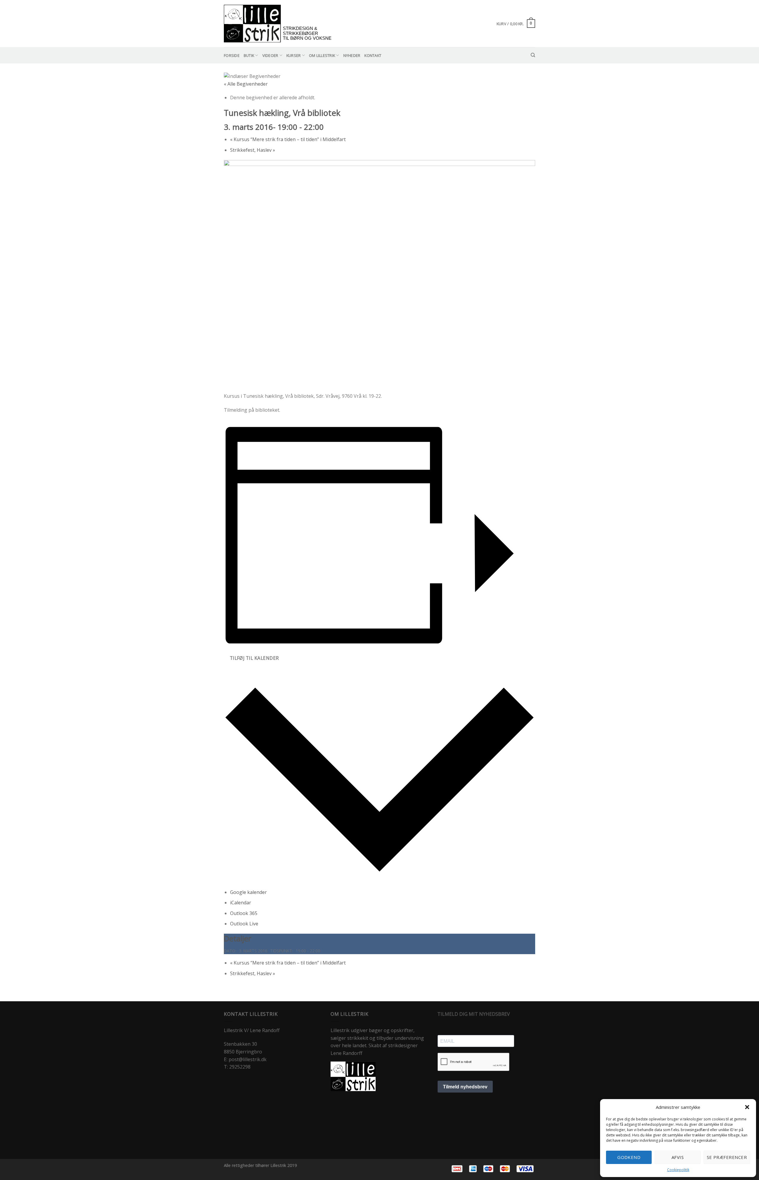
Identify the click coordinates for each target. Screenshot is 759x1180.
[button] (747, 1107)
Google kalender (248, 892)
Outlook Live (244, 923)
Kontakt (372, 55)
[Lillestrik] (279, 23)
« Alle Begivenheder (246, 84)
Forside (232, 55)
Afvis (678, 1157)
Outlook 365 (243, 913)
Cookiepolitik (678, 1169)
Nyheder (352, 55)
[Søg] (533, 55)
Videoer (270, 55)
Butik (249, 55)
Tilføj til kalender (254, 658)
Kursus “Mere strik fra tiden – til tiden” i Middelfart (288, 139)
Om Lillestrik (322, 55)
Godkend (628, 1157)
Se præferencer (727, 1157)
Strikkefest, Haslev (252, 150)
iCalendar (240, 902)
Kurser (293, 55)
